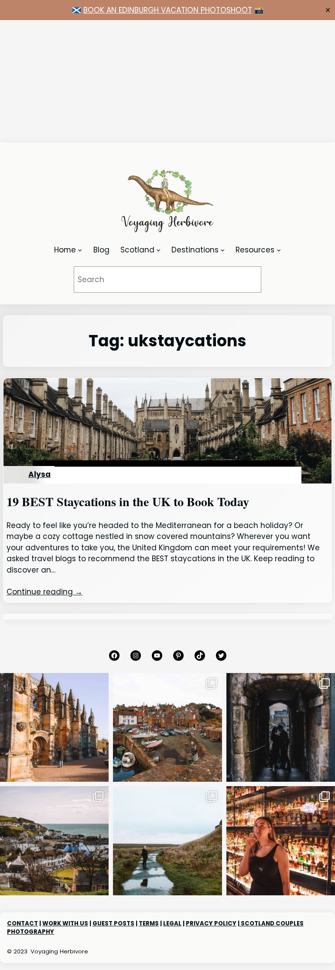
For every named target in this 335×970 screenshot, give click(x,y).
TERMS (149, 923)
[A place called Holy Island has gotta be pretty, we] (167, 840)
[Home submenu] (80, 250)
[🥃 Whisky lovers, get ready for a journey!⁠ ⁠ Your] (280, 840)
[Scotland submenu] (158, 250)
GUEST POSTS (113, 923)
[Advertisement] (167, 81)
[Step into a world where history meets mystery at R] (54, 727)
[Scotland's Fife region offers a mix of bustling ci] (167, 727)
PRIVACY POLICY (211, 923)
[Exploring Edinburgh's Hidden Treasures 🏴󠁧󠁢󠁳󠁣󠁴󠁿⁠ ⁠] (280, 727)
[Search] (243, 280)
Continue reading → (44, 592)
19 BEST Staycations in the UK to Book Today (128, 501)
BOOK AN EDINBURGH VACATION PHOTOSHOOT (167, 10)
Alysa (39, 474)
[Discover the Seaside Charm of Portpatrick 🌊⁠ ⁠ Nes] (54, 840)
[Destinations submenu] (222, 250)
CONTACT (22, 923)
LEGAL (172, 923)
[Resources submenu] (279, 250)
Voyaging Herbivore (59, 951)
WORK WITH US (65, 923)
